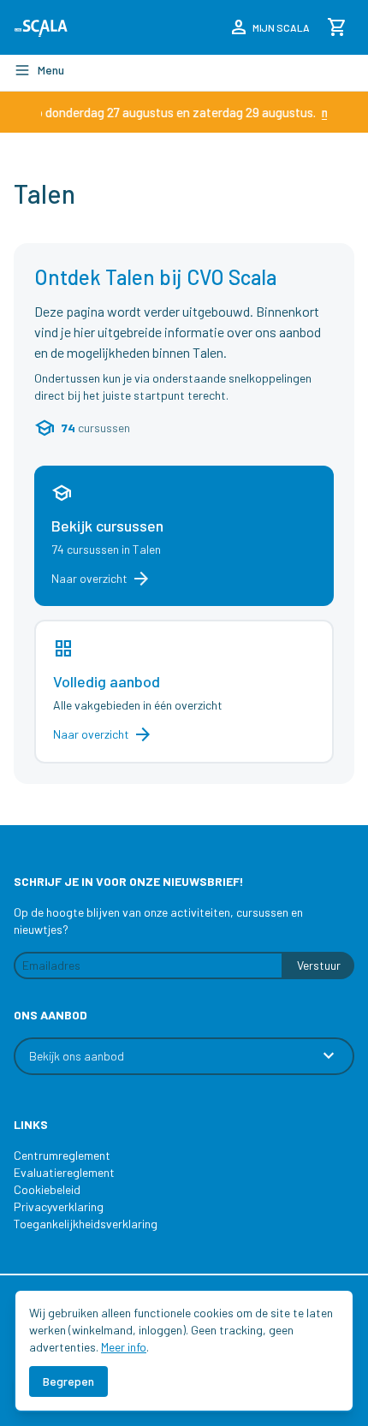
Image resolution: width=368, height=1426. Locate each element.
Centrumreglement (62, 1155)
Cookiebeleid (47, 1189)
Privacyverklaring (59, 1206)
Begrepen (68, 1381)
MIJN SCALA (269, 27)
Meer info (123, 1347)
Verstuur (319, 965)
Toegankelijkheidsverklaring (85, 1223)
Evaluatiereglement (64, 1172)
